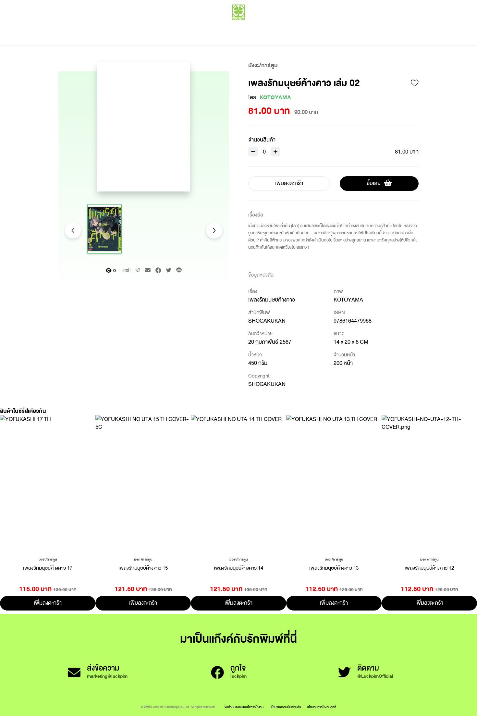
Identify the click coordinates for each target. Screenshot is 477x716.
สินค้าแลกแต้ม (211, 36)
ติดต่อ (303, 36)
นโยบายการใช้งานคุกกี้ (321, 707)
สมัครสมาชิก (406, 26)
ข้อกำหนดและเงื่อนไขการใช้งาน (244, 707)
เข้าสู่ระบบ (376, 26)
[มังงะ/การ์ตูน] (48, 559)
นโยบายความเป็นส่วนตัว (285, 707)
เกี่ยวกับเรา (261, 36)
